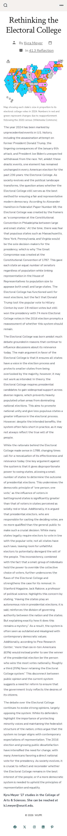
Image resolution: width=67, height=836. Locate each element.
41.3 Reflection (41, 50)
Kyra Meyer (33, 43)
